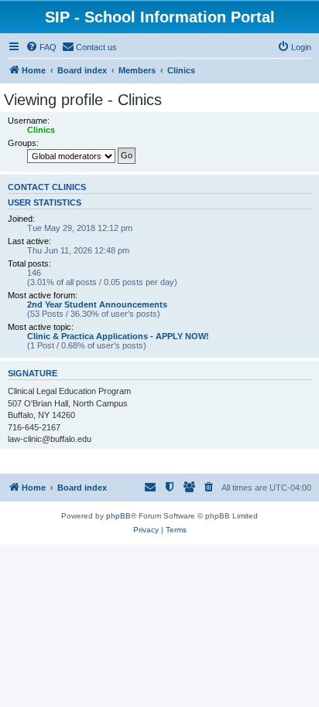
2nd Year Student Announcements (97, 304)
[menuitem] (41, 47)
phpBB (118, 516)
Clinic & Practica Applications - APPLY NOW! (118, 336)
